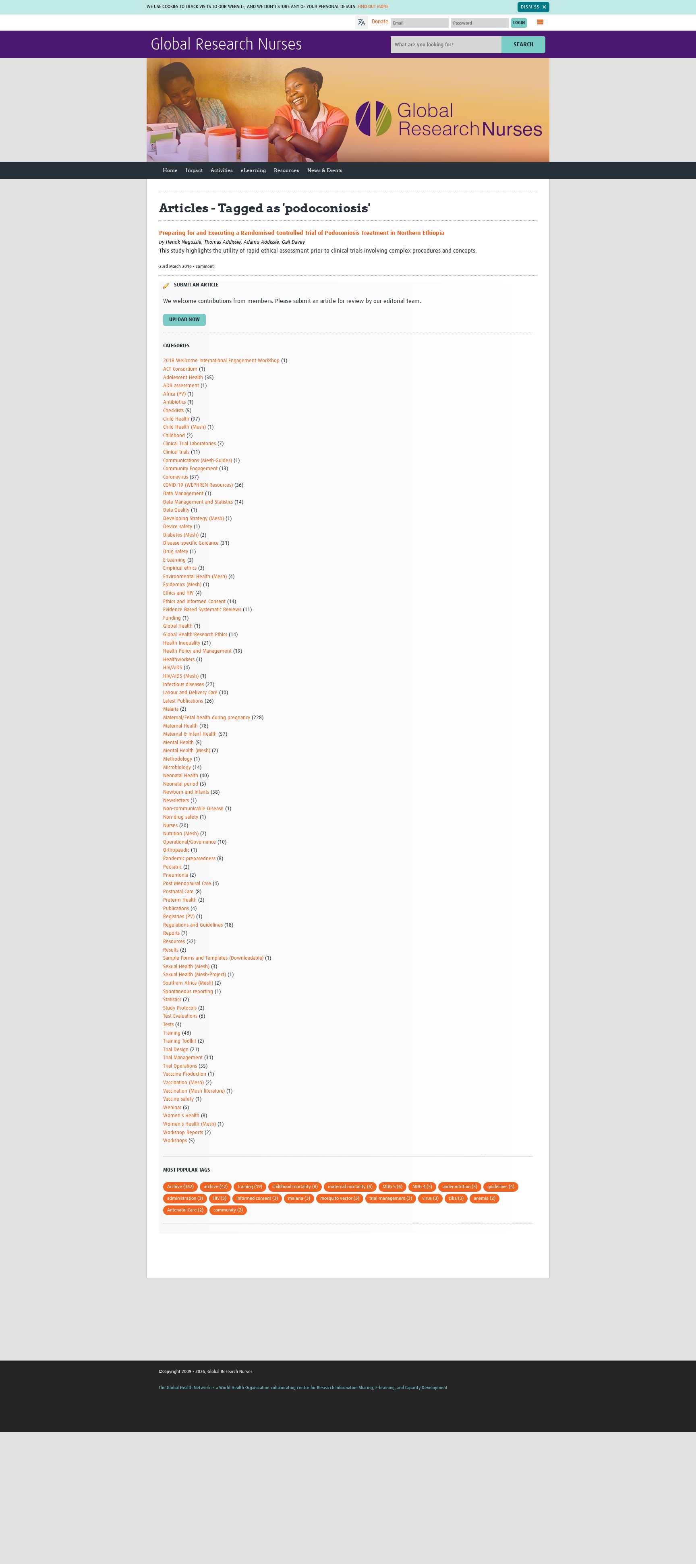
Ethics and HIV (178, 593)
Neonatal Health (180, 775)
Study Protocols (180, 1008)
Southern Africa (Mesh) (188, 983)
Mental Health (178, 742)
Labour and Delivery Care (190, 692)
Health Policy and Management (197, 651)
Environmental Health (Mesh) (195, 576)
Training (171, 1033)
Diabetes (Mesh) (181, 535)
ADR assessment (181, 385)
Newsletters (176, 800)
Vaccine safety (178, 1099)
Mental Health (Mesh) (186, 750)
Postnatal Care (178, 891)
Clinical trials (176, 452)
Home (170, 170)
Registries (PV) (179, 916)
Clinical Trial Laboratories (189, 443)
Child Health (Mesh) (184, 427)
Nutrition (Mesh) (181, 833)
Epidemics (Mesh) (182, 584)
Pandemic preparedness (189, 858)
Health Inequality (181, 643)
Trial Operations (180, 1066)
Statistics (172, 999)
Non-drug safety (180, 817)
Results (170, 950)
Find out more (373, 6)
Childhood (174, 435)
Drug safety (175, 551)
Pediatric (172, 867)
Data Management (183, 493)
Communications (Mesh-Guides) (197, 460)
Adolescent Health (183, 377)
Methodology (177, 759)
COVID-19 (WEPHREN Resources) (198, 485)
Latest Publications (183, 701)
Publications (176, 908)
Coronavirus (175, 477)
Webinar (172, 1107)
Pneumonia (175, 875)
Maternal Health (180, 726)
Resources (286, 170)
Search (523, 44)
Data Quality (176, 510)
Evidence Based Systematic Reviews (202, 609)
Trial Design (175, 1049)
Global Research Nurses (226, 45)
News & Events (324, 170)
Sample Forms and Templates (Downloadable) (213, 958)
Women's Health (181, 1115)
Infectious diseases (183, 684)
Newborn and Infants (186, 792)
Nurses (170, 825)
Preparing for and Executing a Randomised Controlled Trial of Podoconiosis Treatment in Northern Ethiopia (301, 233)
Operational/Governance (189, 842)
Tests (168, 1024)
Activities (222, 170)
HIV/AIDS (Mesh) (181, 676)
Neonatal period (180, 784)
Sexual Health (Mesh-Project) (194, 974)
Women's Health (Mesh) (189, 1124)
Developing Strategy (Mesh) (193, 518)
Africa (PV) (174, 394)
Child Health (176, 419)
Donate (380, 22)
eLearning (253, 170)
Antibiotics (174, 402)
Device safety (177, 526)
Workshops (175, 1140)
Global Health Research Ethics (195, 634)
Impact (194, 170)
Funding (172, 618)
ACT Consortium (180, 369)
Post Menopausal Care (187, 883)
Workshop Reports (183, 1132)
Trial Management (183, 1057)
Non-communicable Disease (193, 808)
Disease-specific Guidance (191, 543)
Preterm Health (180, 900)
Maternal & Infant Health (190, 734)
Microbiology (177, 767)
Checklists (173, 410)
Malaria (170, 709)
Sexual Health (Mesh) (186, 966)
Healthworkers (179, 659)
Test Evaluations (180, 1016)
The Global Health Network (211, 22)
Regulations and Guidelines (193, 925)
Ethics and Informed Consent (194, 601)
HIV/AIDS (172, 667)
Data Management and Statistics (198, 502)
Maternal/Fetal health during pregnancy (206, 717)
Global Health (178, 626)
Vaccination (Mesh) (183, 1082)
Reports (171, 933)
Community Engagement (190, 468)
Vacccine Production (184, 1074)
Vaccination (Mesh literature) (194, 1091)
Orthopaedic (176, 850)
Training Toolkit (179, 1041)
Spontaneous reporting (188, 991)
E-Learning (174, 560)
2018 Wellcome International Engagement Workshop (221, 360)
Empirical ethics (180, 568)
